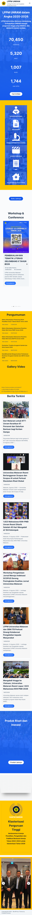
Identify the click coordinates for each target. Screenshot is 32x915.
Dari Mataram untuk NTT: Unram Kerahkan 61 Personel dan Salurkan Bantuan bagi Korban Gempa (14, 426)
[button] (5, 264)
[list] (16, 883)
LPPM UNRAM (13, 1)
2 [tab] (13, 306)
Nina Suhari (8, 280)
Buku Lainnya (16, 199)
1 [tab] (12, 306)
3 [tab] (15, 306)
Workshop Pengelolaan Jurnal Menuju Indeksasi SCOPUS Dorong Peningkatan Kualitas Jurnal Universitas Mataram (16, 578)
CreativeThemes (6, 913)
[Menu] (29, 3)
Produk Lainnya (16, 762)
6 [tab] (20, 306)
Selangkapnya (10, 293)
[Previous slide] (3, 883)
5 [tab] (18, 306)
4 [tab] (17, 306)
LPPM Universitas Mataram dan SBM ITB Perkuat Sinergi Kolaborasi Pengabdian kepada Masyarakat (15, 632)
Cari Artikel (16, 94)
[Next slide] (28, 883)
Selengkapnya (9, 447)
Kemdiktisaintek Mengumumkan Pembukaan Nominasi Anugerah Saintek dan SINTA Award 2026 (15, 355)
